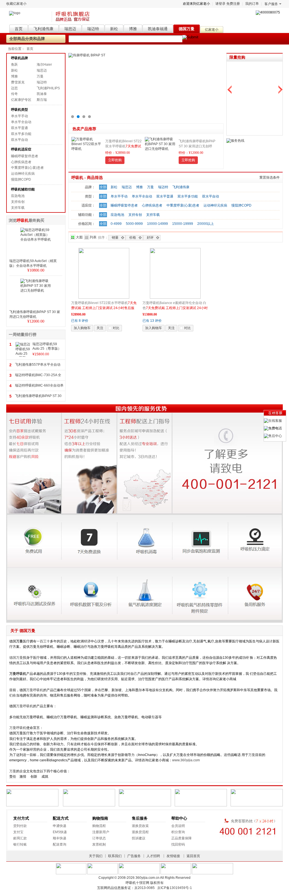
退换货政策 (140, 826)
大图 (79, 237)
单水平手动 (19, 116)
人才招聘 (153, 856)
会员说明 (178, 826)
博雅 (14, 76)
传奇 (14, 94)
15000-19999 (182, 224)
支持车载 (18, 208)
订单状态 (99, 838)
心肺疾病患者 (21, 162)
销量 (115, 237)
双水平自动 (19, 140)
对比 (116, 328)
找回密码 (178, 844)
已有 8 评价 (79, 321)
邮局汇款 (20, 838)
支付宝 (18, 832)
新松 (14, 70)
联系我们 (115, 856)
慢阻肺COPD (21, 179)
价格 (132, 237)
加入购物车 (82, 328)
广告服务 (134, 856)
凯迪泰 (42, 94)
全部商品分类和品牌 (27, 38)
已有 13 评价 (152, 321)
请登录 (220, 4)
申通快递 (59, 826)
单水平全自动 (21, 122)
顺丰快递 (59, 838)
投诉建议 (138, 838)
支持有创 (18, 202)
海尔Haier (44, 64)
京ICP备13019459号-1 (174, 888)
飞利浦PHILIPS (48, 88)
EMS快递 (60, 832)
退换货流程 (140, 832)
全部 (103, 187)
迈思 (14, 88)
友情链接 (173, 856)
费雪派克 (18, 82)
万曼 (40, 76)
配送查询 (59, 844)
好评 (150, 237)
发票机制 (99, 844)
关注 (100, 328)
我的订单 (252, 4)
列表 (93, 237)
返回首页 (193, 856)
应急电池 (18, 196)
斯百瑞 (42, 100)
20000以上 (205, 224)
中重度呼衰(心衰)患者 (27, 168)
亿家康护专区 (21, 100)
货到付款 (20, 826)
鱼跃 (14, 64)
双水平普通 (19, 128)
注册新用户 (100, 832)
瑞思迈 (42, 70)
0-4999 (116, 224)
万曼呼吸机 (34, 690)
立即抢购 (115, 160)
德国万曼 (16, 658)
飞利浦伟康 (180, 187)
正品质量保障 (181, 838)
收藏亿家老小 (16, 4)
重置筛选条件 (269, 177)
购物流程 (99, 826)
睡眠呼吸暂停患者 (24, 156)
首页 (30, 49)
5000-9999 (134, 224)
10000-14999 (157, 224)
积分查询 (178, 832)
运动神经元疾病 (23, 174)
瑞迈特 (42, 82)
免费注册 (233, 4)
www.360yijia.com (186, 760)
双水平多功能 (21, 134)
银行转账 (20, 844)
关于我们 (95, 856)
